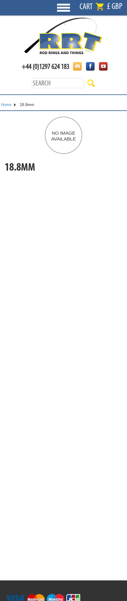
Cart (86, 6)
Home (6, 104)
